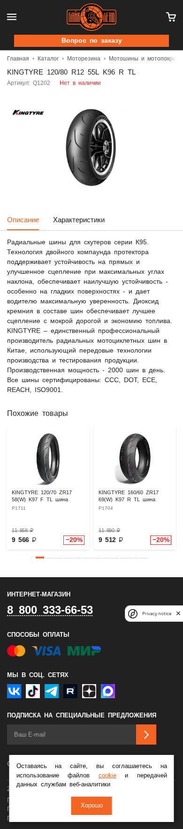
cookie (107, 775)
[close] (178, 613)
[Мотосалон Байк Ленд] (91, 17)
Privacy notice (156, 613)
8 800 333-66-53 (50, 610)
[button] (40, 557)
